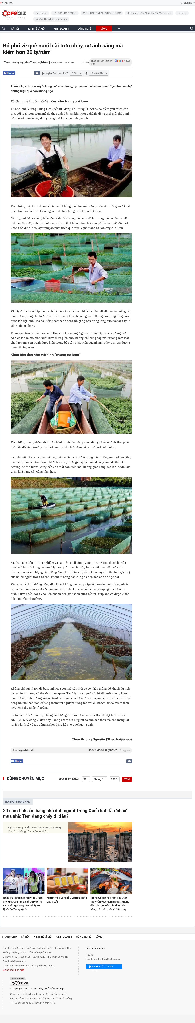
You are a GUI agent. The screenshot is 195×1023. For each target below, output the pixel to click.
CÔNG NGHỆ (84, 28)
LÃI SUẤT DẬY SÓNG (65, 13)
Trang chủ (9, 936)
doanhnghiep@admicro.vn (107, 959)
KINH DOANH (61, 28)
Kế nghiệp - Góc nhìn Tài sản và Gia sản (149, 13)
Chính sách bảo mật (13, 970)
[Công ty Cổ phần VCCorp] (19, 981)
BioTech (182, 13)
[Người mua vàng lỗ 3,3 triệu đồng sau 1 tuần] (67, 881)
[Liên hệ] (37, 73)
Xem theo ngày (68, 779)
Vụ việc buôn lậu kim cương (51, 19)
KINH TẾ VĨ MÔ (36, 28)
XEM (127, 779)
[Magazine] (6, 3)
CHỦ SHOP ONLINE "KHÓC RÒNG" (102, 13)
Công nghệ (83, 936)
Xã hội (25, 936)
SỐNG (104, 28)
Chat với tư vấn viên (102, 967)
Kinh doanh (64, 936)
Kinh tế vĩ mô (43, 936)
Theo (71, 750)
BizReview (41, 13)
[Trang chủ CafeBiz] (3, 28)
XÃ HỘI (15, 28)
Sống (85, 62)
